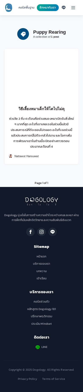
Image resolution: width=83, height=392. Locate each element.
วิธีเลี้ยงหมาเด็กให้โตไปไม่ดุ (42, 109)
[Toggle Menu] (73, 7)
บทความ (41, 271)
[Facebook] (30, 232)
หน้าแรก (42, 256)
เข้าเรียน (41, 278)
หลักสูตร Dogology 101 (41, 309)
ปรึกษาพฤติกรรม (41, 316)
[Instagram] (41, 232)
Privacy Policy (27, 379)
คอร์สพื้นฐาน (26, 7)
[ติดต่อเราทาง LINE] (63, 7)
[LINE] (52, 232)
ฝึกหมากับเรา (48, 7)
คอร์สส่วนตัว (41, 301)
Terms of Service (53, 379)
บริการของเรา (41, 263)
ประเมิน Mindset (41, 324)
